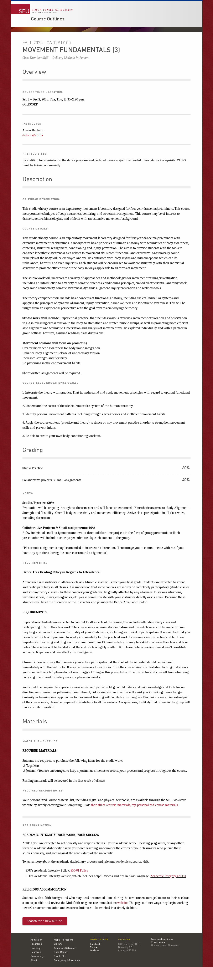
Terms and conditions (162, 939)
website (122, 903)
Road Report (61, 952)
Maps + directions (63, 940)
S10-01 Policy (79, 870)
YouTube (94, 950)
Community (37, 956)
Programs (36, 944)
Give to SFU (60, 956)
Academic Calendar (65, 948)
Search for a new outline (44, 921)
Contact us (124, 940)
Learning (36, 948)
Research (36, 952)
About (34, 960)
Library (58, 944)
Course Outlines (47, 19)
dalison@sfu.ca (32, 135)
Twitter (94, 947)
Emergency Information (67, 960)
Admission (36, 940)
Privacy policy (158, 942)
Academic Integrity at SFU (168, 876)
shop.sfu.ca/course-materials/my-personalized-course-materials (134, 805)
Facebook (95, 944)
